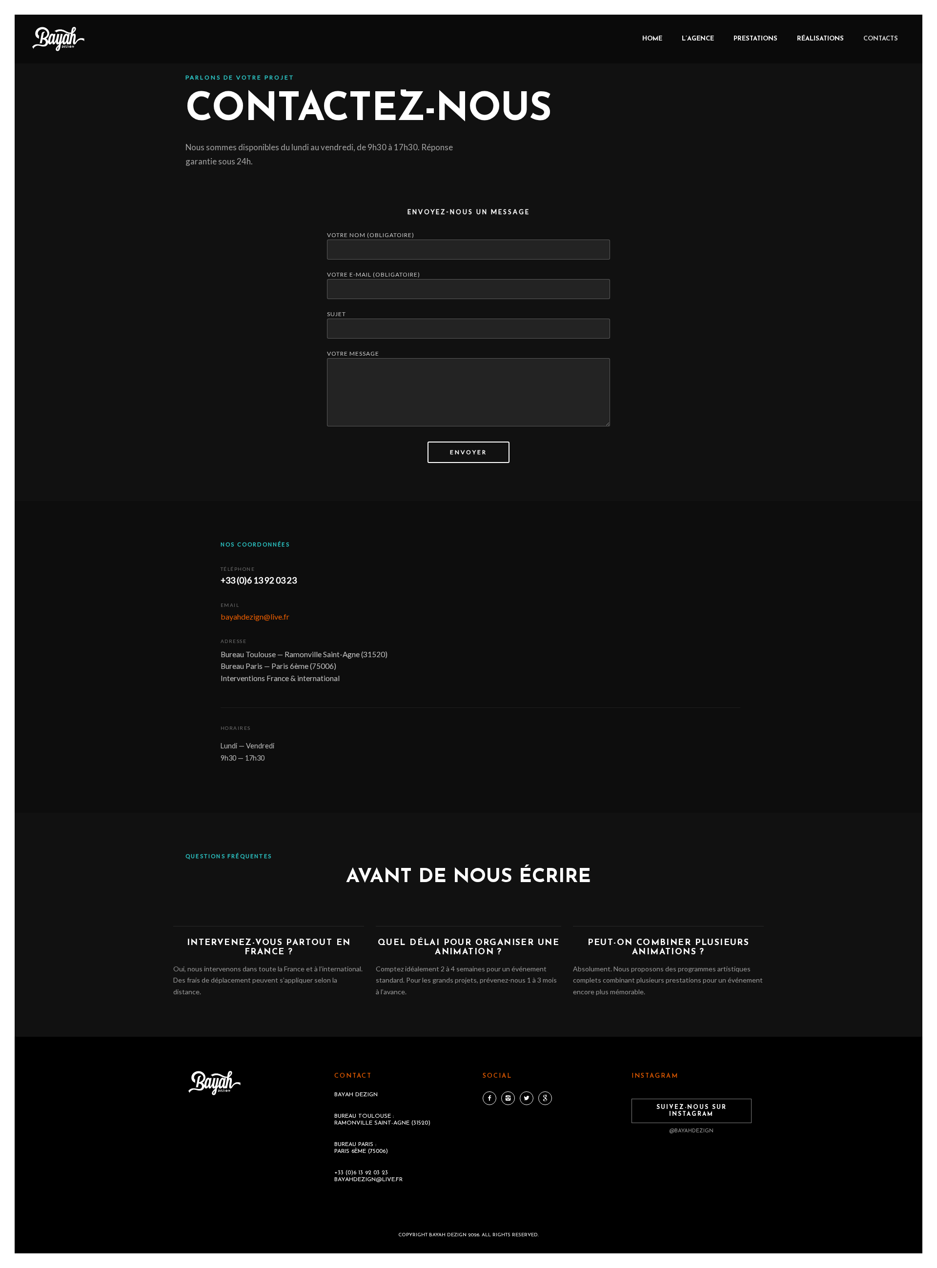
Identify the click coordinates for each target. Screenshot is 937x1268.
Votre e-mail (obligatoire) (373, 274)
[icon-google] (545, 1098)
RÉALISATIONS (820, 39)
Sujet (336, 314)
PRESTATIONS (755, 39)
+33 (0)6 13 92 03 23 (259, 580)
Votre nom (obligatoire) (370, 235)
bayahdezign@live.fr (255, 616)
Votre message (353, 353)
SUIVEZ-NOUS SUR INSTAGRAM (691, 1111)
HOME (652, 39)
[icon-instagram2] (510, 1098)
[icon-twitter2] (529, 1098)
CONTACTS (880, 39)
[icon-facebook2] (492, 1098)
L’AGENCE (698, 39)
